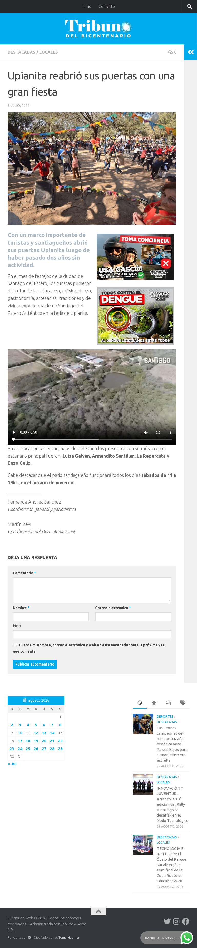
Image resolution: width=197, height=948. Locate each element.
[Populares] (154, 703)
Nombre (21, 608)
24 (20, 748)
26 (36, 748)
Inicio (86, 6)
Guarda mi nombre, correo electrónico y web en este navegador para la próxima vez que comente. (89, 648)
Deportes (165, 716)
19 (36, 740)
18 (28, 740)
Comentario (24, 573)
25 (28, 748)
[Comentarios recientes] (168, 703)
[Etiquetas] (182, 703)
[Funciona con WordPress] (29, 937)
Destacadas (21, 52)
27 (44, 748)
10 (20, 733)
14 (52, 733)
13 (44, 733)
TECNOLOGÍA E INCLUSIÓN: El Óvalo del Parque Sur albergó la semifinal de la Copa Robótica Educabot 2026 (171, 864)
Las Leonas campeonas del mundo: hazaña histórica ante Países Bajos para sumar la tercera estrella (172, 744)
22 (60, 740)
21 (52, 740)
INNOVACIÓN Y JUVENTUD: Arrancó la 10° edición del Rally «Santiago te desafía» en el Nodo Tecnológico (173, 804)
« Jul (12, 764)
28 (52, 748)
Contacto (106, 6)
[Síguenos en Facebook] (185, 921)
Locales (48, 52)
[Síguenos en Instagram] (176, 921)
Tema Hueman (69, 937)
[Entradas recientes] (140, 703)
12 (36, 733)
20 (44, 740)
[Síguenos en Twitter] (167, 921)
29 (60, 748)
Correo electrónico (113, 608)
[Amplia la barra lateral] (190, 52)
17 (20, 740)
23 (11, 748)
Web (17, 626)
